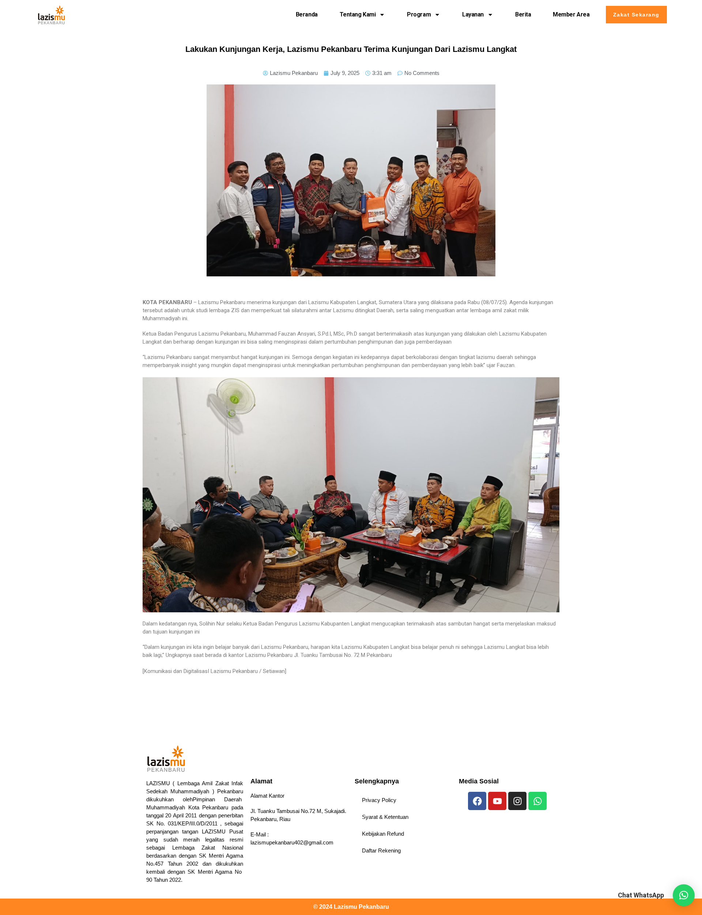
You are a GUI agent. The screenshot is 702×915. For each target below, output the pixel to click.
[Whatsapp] (537, 801)
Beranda (307, 14)
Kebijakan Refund (383, 834)
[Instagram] (517, 801)
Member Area (571, 14)
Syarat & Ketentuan (385, 817)
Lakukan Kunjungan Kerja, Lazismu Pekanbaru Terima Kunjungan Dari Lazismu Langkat (351, 49)
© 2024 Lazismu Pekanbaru (351, 907)
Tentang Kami (358, 14)
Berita (523, 14)
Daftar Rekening (381, 850)
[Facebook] (477, 801)
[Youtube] (497, 801)
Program (419, 14)
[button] (684, 895)
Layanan (473, 14)
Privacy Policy (379, 800)
